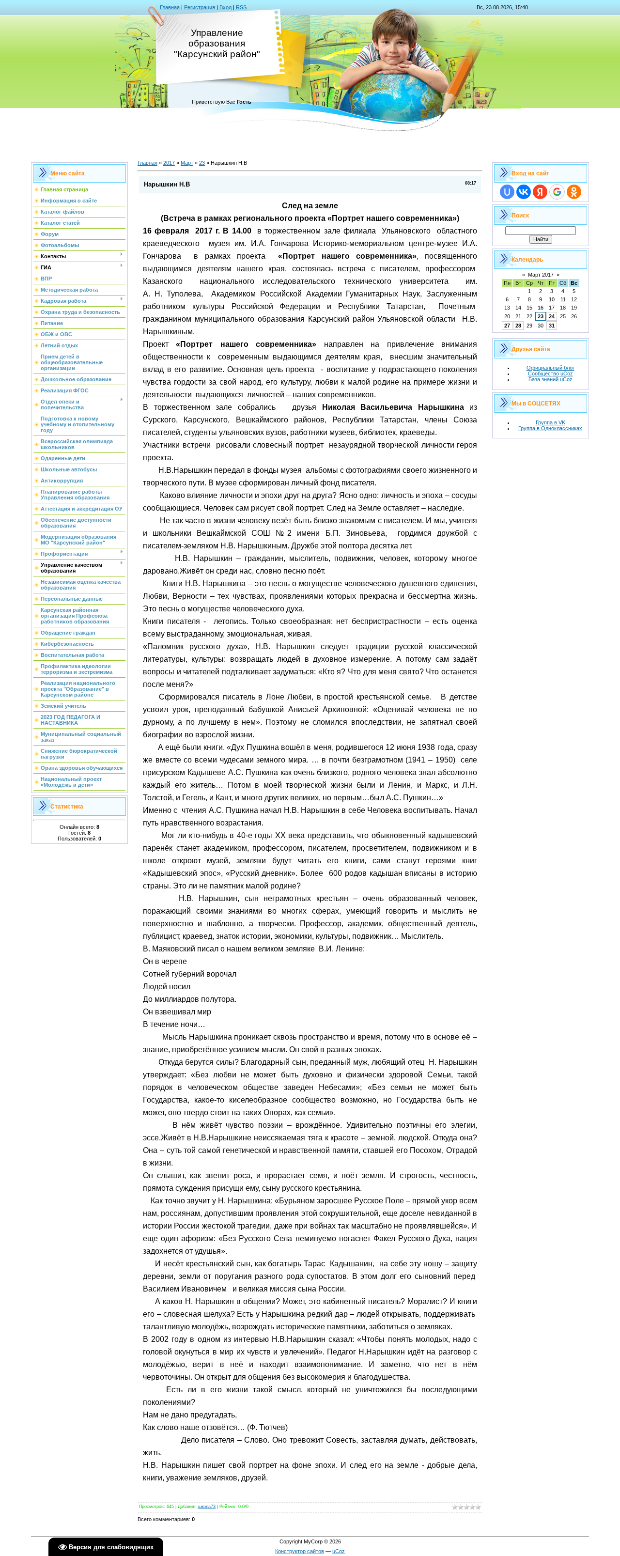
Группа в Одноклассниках (550, 428)
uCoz (338, 1551)
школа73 (207, 1506)
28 (518, 325)
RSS (241, 7)
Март (187, 163)
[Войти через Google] (557, 192)
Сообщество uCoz (550, 373)
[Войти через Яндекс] (540, 192)
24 (552, 316)
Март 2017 (541, 275)
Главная (170, 7)
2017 (169, 163)
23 (202, 163)
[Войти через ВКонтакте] (523, 192)
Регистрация (199, 7)
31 (552, 325)
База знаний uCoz (550, 379)
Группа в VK (550, 422)
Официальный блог (550, 368)
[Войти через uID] (507, 192)
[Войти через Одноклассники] (574, 192)
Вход (225, 7)
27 (507, 325)
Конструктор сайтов (299, 1551)
